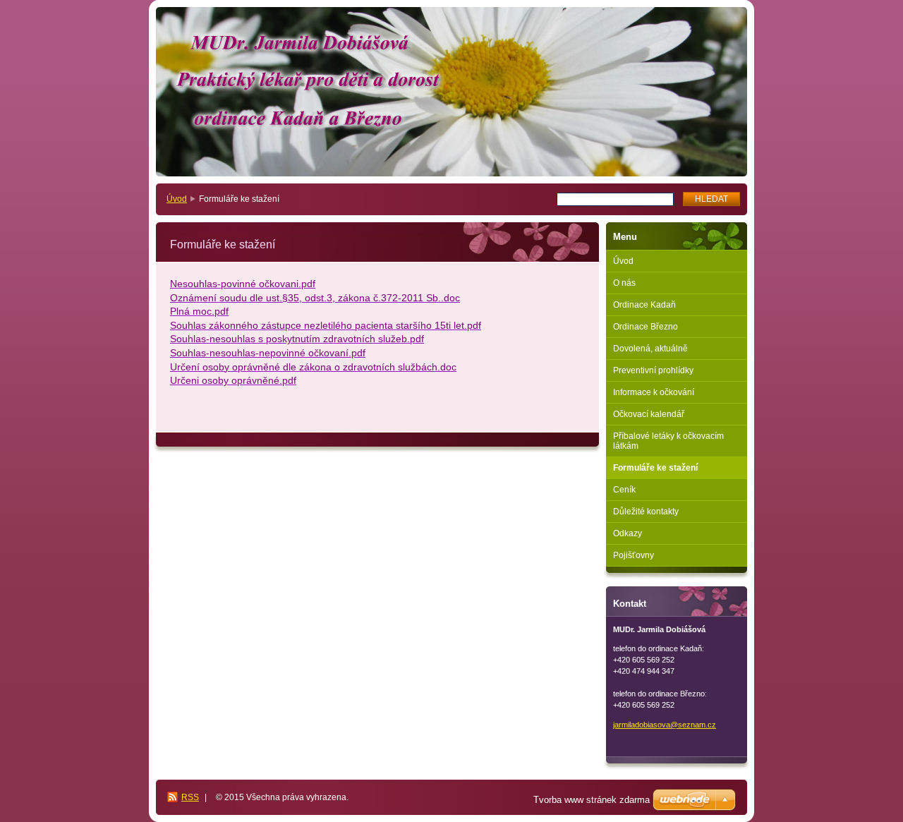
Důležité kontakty (646, 511)
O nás (624, 283)
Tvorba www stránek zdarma (591, 799)
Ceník (624, 490)
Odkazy (627, 533)
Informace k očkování (653, 392)
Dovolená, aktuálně (650, 348)
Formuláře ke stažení (655, 468)
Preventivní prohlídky (653, 370)
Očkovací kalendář (648, 414)
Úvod (176, 199)
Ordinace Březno (645, 327)
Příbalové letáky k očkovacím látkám (668, 441)
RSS (190, 797)
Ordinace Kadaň (644, 305)
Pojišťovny (633, 555)
